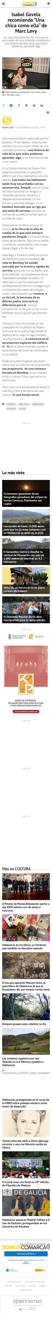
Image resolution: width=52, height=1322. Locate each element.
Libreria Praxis (37, 404)
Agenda (32, 1286)
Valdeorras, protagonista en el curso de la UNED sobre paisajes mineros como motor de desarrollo (25, 1103)
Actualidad (21, 1286)
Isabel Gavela (24, 404)
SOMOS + (43, 1286)
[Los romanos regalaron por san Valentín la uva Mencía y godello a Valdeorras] (26, 1041)
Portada (8, 1286)
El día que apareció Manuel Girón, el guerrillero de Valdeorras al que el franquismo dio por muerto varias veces (26, 986)
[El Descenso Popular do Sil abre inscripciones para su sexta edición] (26, 609)
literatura (11, 404)
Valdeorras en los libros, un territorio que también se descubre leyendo (24, 946)
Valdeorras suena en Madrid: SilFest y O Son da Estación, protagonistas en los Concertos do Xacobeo (26, 1223)
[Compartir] (3, 105)
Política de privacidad (34, 1281)
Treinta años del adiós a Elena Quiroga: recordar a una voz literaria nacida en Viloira (25, 1144)
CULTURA (22, 409)
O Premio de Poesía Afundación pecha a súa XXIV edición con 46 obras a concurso (25, 907)
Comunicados (26, 1290)
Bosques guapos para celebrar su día (24, 1024)
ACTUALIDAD (11, 409)
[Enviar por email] (47, 112)
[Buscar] (3, 3)
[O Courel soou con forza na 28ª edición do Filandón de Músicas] (26, 1164)
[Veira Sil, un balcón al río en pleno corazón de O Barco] (26, 580)
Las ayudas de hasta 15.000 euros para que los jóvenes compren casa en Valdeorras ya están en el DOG (24, 529)
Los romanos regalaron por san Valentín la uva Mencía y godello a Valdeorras (23, 1062)
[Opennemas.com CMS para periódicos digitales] (27, 1305)
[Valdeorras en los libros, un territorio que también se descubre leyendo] (26, 927)
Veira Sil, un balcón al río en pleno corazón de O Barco (24, 589)
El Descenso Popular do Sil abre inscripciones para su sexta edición (24, 618)
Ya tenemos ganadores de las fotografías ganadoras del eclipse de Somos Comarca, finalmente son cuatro (25, 499)
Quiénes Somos (14, 1281)
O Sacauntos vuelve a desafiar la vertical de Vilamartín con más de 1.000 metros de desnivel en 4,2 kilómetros (24, 557)
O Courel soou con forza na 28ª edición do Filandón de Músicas (25, 1183)
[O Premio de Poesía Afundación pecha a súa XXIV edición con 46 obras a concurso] (26, 886)
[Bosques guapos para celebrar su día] (26, 1006)
